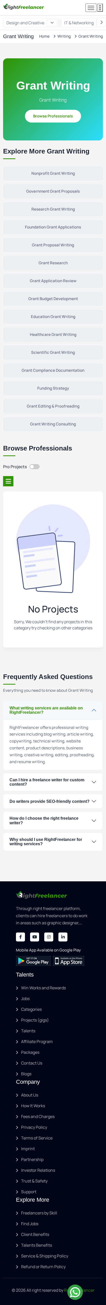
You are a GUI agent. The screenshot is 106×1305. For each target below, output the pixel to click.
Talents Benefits (36, 1245)
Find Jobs (29, 1223)
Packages (30, 1052)
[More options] (100, 8)
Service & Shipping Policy (44, 1256)
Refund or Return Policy (43, 1266)
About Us (29, 1095)
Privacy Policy (34, 1127)
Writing (64, 36)
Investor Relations (38, 1170)
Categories (31, 1009)
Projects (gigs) (35, 1020)
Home (44, 36)
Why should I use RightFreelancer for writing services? (46, 841)
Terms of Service (36, 1138)
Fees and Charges (38, 1116)
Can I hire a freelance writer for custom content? (47, 782)
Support (28, 1191)
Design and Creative (25, 23)
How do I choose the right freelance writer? (44, 820)
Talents (28, 1031)
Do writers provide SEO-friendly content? (50, 801)
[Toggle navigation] (90, 8)
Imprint (28, 1149)
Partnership (32, 1159)
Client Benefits (35, 1234)
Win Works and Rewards (43, 988)
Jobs (25, 998)
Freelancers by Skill (39, 1213)
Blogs (26, 1074)
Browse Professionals (53, 116)
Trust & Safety (34, 1181)
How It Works (33, 1106)
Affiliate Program (37, 1041)
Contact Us (31, 1063)
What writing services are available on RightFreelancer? (46, 710)
